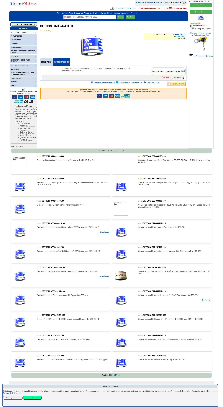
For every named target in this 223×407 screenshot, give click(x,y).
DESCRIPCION (46, 62)
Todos (118, 375)
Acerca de (140, 2)
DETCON (181, 38)
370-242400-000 (195, 23)
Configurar (104, 232)
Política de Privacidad (12, 393)
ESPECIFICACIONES (61, 62)
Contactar (149, 2)
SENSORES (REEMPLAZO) (179, 35)
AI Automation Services (203, 56)
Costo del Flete (153, 83)
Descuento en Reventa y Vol (130, 83)
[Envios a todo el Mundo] (112, 8)
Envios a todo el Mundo (125, 8)
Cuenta (176, 2)
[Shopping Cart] (184, 3)
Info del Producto (163, 2)
